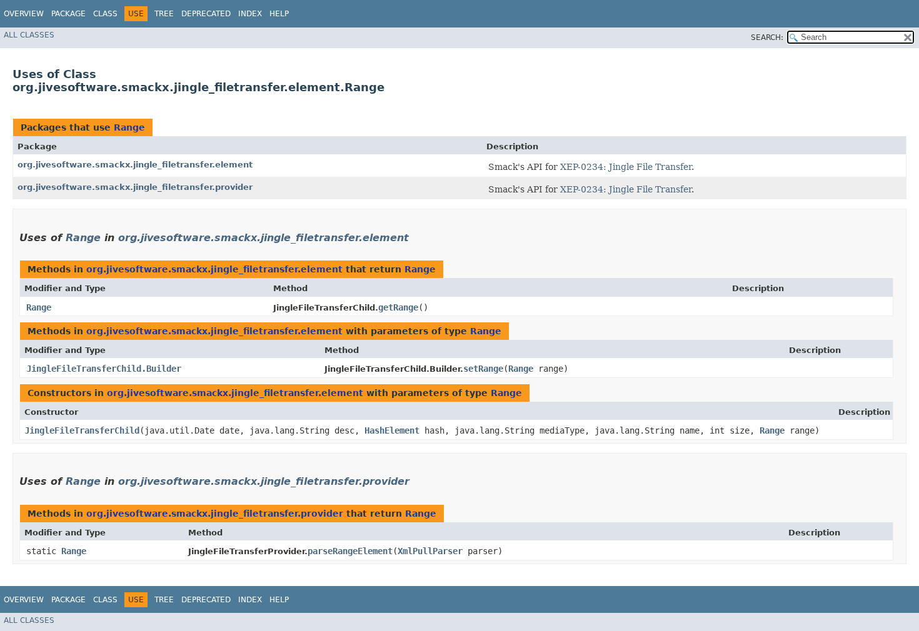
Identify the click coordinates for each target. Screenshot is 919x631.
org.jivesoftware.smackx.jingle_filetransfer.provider (135, 187)
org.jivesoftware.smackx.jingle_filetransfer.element (135, 164)
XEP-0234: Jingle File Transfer (625, 167)
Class (105, 13)
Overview (24, 13)
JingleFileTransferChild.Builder (103, 369)
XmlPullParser (430, 551)
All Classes (29, 35)
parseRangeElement (350, 551)
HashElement (391, 430)
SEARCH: (767, 37)
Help (279, 13)
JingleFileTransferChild (81, 430)
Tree (164, 13)
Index (250, 13)
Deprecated (206, 13)
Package (68, 13)
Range (129, 127)
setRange (483, 369)
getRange (398, 307)
